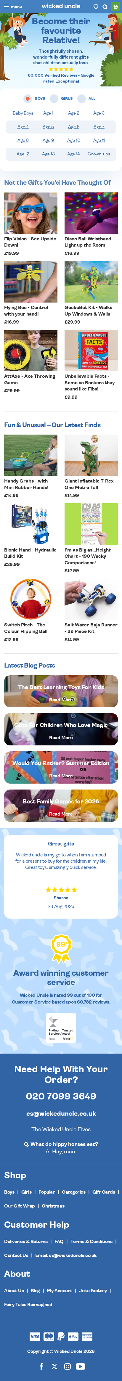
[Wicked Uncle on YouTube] (80, 1366)
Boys (9, 1192)
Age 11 (99, 140)
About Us (14, 1290)
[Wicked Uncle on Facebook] (41, 1366)
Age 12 (23, 154)
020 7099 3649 (61, 1096)
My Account (59, 1290)
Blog (35, 1290)
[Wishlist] (96, 6)
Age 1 (48, 113)
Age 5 (48, 127)
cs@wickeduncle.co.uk (61, 1113)
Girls (26, 1192)
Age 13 (48, 154)
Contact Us (16, 1255)
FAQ (59, 1241)
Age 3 (99, 113)
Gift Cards (103, 1192)
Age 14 (73, 154)
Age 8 (23, 140)
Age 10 (73, 140)
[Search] (104, 6)
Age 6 (73, 127)
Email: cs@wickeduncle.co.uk (66, 1255)
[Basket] (115, 6)
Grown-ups (99, 154)
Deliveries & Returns (25, 1241)
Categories (73, 1192)
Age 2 (73, 113)
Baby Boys (23, 113)
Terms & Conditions (91, 1241)
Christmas (53, 1206)
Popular (46, 1192)
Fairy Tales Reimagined (28, 1304)
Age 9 (48, 140)
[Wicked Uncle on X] (54, 1366)
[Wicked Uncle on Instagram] (67, 1366)
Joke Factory (93, 1290)
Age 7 (99, 127)
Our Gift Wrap (19, 1206)
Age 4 (23, 127)
